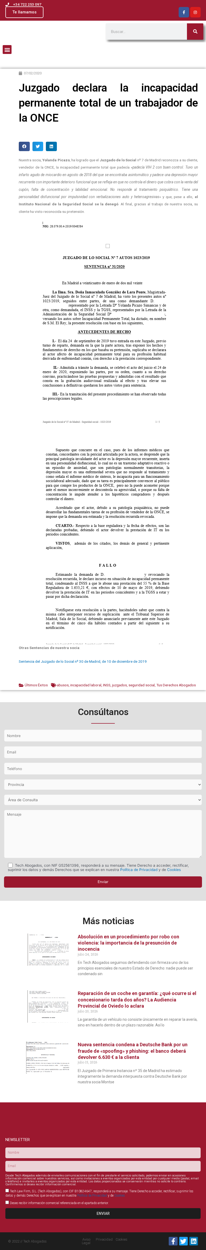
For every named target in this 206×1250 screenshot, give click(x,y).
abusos (63, 685)
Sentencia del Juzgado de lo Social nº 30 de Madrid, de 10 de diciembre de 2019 (83, 661)
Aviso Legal (86, 1241)
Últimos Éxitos (36, 685)
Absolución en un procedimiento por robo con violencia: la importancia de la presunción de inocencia (128, 943)
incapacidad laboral (85, 685)
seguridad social (141, 685)
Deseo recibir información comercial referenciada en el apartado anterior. (59, 1203)
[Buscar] (195, 31)
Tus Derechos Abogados (176, 685)
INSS (107, 685)
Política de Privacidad (138, 870)
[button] (7, 49)
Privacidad (104, 1239)
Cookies (174, 870)
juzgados (119, 685)
